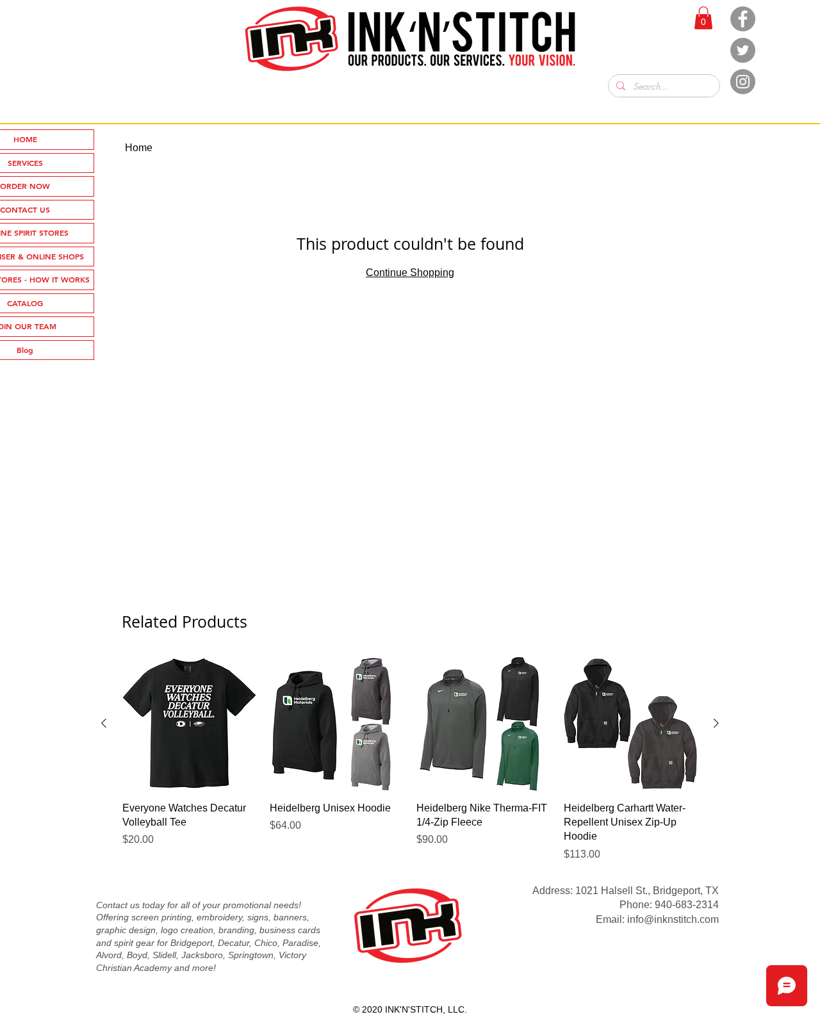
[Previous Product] (103, 723)
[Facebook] (742, 18)
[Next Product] (716, 723)
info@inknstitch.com (673, 919)
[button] (703, 17)
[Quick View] (189, 723)
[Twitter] (742, 50)
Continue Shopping (410, 272)
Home (138, 147)
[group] (410, 759)
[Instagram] (742, 81)
